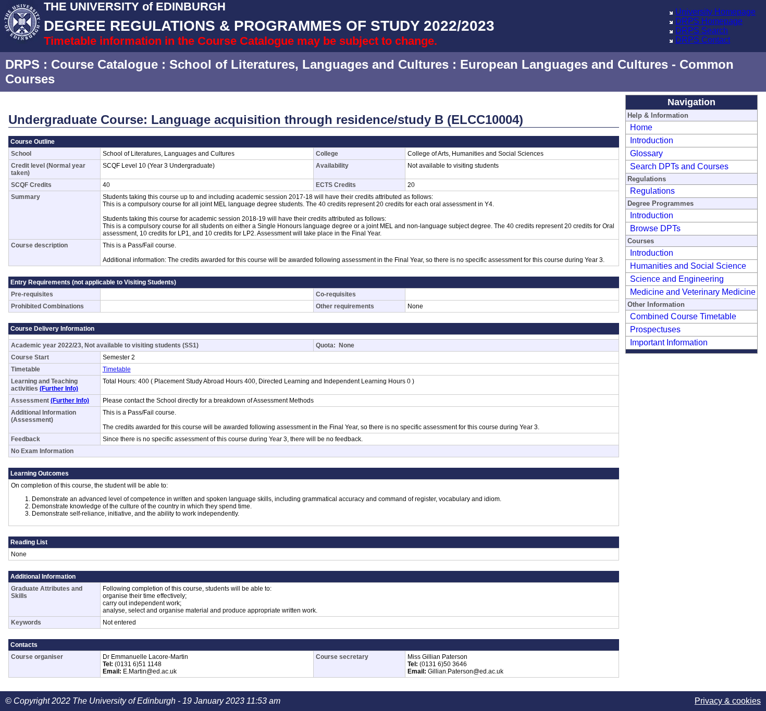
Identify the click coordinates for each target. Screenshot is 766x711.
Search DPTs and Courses (679, 166)
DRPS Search (701, 30)
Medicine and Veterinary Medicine (693, 292)
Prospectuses (655, 329)
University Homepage (715, 11)
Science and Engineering (677, 279)
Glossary (646, 153)
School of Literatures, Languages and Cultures (309, 64)
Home (641, 127)
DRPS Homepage (709, 21)
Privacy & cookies (728, 700)
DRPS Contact (702, 39)
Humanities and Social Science (688, 265)
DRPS (22, 64)
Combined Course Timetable (683, 316)
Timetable (117, 369)
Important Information (669, 342)
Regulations (652, 190)
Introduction (651, 140)
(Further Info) (59, 388)
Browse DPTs (655, 228)
